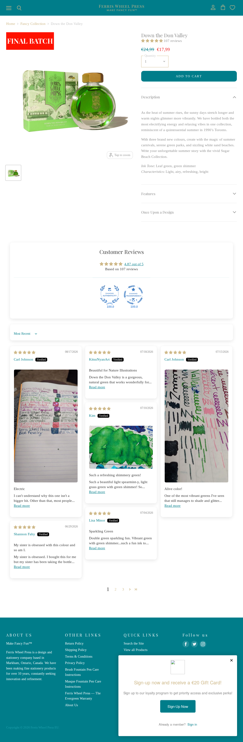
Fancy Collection (33, 24)
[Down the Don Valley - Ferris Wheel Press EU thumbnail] (13, 172)
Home (10, 24)
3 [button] (123, 589)
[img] (24, 352)
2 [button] (116, 589)
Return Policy (74, 643)
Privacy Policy (75, 663)
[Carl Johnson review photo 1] (46, 426)
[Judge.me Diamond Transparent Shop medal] (133, 294)
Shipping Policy (76, 650)
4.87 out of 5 (134, 264)
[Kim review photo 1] (121, 447)
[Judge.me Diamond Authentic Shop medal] (109, 294)
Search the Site (134, 643)
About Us (71, 705)
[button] (152, 41)
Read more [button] (22, 506)
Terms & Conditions (78, 656)
